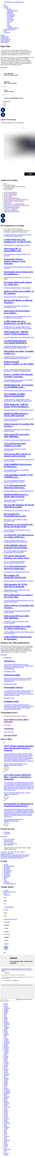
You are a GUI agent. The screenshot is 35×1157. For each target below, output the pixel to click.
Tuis (5, 4)
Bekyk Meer (4, 67)
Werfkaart (3, 853)
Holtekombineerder (5, 855)
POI (8, 23)
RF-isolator (10, 13)
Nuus (5, 31)
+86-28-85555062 (8, 840)
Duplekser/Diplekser (12, 10)
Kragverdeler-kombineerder (14, 856)
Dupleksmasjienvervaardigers (15, 857)
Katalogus (6, 36)
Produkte (6, 7)
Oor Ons (6, 6)
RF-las (9, 22)
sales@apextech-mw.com (10, 843)
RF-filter (9, 9)
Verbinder (9, 26)
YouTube (6, 943)
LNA (8, 25)
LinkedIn (6, 931)
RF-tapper (9, 17)
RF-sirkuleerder (11, 15)
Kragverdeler (10, 19)
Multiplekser (10, 12)
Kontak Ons (7, 32)
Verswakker (10, 20)
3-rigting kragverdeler (16, 855)
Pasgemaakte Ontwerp (9, 29)
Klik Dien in (4, 836)
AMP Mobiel (10, 853)
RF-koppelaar (10, 16)
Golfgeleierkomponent (13, 28)
